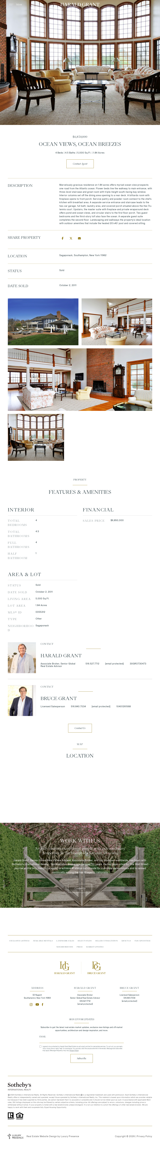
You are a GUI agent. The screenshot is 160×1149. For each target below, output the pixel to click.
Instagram (31, 1004)
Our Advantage (143, 940)
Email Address (81, 1036)
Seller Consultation (106, 940)
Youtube (37, 1004)
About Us (126, 940)
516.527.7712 (92, 663)
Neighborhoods (64, 947)
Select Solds (85, 940)
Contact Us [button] (80, 728)
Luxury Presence (70, 1136)
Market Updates (95, 947)
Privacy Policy (74, 1050)
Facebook (43, 1004)
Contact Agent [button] (80, 164)
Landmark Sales (65, 940)
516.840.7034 (78, 706)
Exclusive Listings (20, 940)
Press (80, 947)
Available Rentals (43, 940)
